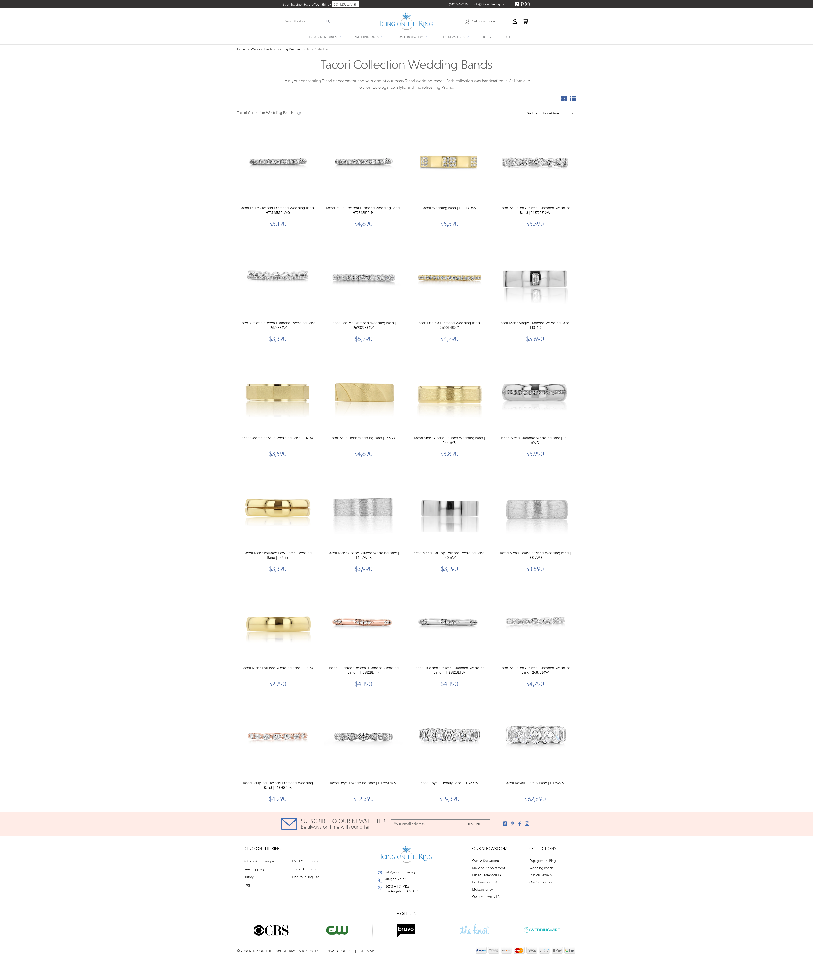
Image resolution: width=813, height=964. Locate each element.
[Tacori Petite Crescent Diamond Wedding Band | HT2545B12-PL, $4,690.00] (364, 162)
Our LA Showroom (485, 860)
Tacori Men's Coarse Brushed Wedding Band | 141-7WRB (363, 555)
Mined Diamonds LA (487, 875)
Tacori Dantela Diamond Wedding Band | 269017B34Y (449, 325)
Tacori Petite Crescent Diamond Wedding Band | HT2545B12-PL (363, 210)
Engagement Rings (543, 860)
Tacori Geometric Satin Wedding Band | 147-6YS (277, 438)
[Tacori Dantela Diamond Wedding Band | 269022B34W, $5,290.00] (364, 278)
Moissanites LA (482, 889)
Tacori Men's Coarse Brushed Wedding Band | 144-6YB (449, 440)
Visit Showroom (482, 21)
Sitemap (367, 951)
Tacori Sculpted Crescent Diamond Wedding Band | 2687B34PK (278, 785)
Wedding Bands (541, 868)
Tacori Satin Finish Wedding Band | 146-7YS (363, 438)
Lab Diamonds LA (484, 882)
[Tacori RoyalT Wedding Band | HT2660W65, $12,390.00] (364, 737)
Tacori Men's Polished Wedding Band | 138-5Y (278, 668)
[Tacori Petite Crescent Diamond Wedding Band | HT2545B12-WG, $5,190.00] (278, 162)
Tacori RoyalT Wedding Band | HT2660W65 (364, 783)
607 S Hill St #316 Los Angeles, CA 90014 (402, 888)
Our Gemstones (540, 882)
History (248, 877)
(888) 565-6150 (395, 879)
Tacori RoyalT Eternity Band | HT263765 (449, 783)
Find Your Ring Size (305, 877)
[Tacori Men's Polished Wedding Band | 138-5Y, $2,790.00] (278, 622)
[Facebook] (519, 823)
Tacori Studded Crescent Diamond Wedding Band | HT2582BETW (449, 670)
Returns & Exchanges (258, 861)
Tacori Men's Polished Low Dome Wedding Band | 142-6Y (278, 555)
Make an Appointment (488, 868)
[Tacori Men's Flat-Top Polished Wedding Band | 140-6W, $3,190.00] (449, 507)
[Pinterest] (512, 823)
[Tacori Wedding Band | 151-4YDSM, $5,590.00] (449, 162)
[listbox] (558, 113)
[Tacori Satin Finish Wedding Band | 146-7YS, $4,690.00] (364, 392)
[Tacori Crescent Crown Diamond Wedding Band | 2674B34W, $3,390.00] (278, 278)
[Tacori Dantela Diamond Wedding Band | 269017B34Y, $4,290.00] (449, 278)
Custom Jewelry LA (486, 896)
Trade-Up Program (305, 869)
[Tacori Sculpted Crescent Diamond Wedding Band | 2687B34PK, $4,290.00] (278, 737)
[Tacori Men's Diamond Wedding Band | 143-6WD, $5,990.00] (535, 392)
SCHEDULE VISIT (346, 4)
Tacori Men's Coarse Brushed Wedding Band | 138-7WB (535, 555)
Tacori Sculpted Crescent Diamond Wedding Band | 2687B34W (535, 670)
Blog (487, 37)
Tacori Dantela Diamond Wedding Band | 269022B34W (363, 325)
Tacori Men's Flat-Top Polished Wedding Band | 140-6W (449, 555)
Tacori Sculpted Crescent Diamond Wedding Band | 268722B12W (535, 210)
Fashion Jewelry (540, 875)
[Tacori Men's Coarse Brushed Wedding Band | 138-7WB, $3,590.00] (535, 507)
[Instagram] (527, 823)
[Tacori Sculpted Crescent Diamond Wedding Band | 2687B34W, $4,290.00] (535, 622)
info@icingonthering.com (403, 872)
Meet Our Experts (305, 861)
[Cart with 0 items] (525, 21)
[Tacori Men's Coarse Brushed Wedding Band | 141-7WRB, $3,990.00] (364, 507)
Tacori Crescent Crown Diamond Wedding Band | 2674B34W (278, 325)
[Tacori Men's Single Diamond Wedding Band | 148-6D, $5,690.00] (535, 278)
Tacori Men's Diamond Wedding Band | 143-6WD (535, 440)
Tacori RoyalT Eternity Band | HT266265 (535, 783)
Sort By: (532, 113)
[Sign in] (514, 21)
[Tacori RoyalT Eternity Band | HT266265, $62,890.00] (535, 737)
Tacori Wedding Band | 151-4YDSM (449, 208)
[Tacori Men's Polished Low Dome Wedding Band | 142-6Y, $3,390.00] (278, 507)
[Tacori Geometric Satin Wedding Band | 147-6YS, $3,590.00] (278, 392)
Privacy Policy (338, 951)
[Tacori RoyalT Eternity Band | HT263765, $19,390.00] (449, 737)
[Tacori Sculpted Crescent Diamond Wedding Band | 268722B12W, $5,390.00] (535, 162)
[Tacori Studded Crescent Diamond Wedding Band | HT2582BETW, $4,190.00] (449, 622)
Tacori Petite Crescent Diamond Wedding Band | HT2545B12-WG (278, 210)
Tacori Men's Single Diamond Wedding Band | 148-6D (535, 325)
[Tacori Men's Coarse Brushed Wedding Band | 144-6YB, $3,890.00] (449, 392)
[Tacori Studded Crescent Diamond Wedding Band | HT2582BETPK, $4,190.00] (364, 622)
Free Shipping (253, 869)
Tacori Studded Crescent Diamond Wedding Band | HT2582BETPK (364, 670)
